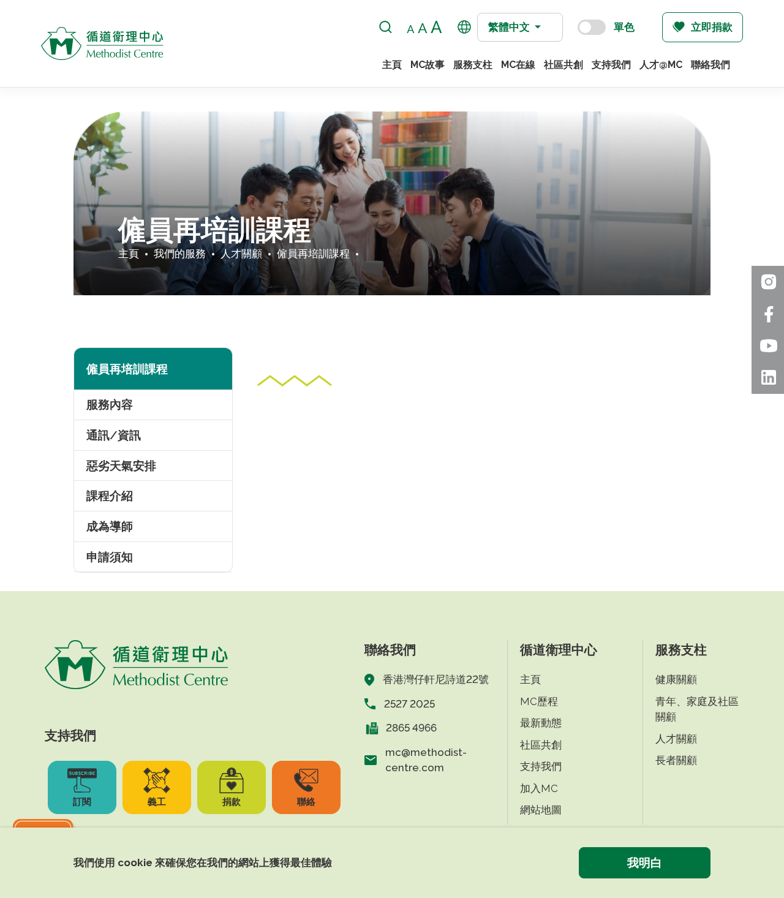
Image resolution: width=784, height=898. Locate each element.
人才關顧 (241, 253)
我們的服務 (180, 253)
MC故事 (427, 64)
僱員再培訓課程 (313, 253)
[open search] (385, 27)
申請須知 (109, 557)
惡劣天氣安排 (121, 465)
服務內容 (109, 404)
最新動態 (541, 723)
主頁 (392, 64)
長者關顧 (676, 760)
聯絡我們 (710, 64)
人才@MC (660, 64)
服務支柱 (472, 64)
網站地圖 (541, 810)
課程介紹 (109, 495)
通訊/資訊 (113, 435)
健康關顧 (676, 679)
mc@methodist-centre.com (426, 760)
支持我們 (611, 64)
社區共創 (563, 64)
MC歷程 (539, 701)
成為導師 (109, 526)
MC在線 (518, 64)
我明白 (644, 862)
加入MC (539, 788)
